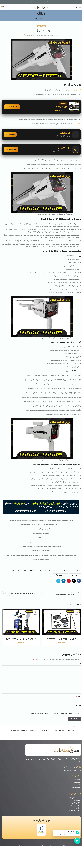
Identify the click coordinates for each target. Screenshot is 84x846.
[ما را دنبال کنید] (41, 134)
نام (79, 687)
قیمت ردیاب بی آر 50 (59, 575)
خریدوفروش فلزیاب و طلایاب (45, 571)
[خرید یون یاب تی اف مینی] (41, 107)
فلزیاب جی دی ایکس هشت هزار (21, 638)
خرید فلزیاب (62, 571)
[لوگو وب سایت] (41, 7)
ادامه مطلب (61, 642)
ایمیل (78, 696)
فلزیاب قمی (76, 808)
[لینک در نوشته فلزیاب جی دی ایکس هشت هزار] (21, 622)
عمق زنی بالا (15, 571)
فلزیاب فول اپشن (74, 810)
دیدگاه (78, 664)
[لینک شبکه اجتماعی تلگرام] (58, 581)
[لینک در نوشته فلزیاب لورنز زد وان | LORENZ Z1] (61, 622)
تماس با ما (77, 782)
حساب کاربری (76, 787)
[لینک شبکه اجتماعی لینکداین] (63, 581)
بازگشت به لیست (41, 593)
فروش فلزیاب (74, 575)
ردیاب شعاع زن (38, 18)
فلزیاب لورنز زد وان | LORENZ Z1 (61, 638)
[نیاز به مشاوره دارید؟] (41, 149)
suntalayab (44, 36)
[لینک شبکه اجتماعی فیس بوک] (79, 581)
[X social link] (74, 581)
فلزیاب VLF (76, 800)
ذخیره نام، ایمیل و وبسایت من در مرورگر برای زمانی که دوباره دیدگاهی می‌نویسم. (54, 713)
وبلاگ (78, 785)
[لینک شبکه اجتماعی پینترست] (69, 581)
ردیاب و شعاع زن (75, 798)
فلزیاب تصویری (75, 805)
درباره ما (77, 780)
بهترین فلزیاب (74, 571)
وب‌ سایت (78, 705)
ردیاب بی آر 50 (28, 571)
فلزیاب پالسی (76, 803)
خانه (47, 18)
